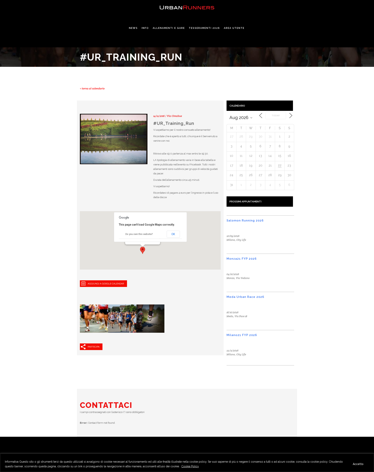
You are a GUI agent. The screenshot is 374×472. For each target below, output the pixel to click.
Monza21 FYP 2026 (242, 258)
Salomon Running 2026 (245, 220)
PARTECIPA (94, 346)
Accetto (358, 464)
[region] (187, 462)
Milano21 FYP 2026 (242, 335)
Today (276, 115)
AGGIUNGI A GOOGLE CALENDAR (106, 283)
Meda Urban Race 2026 (245, 297)
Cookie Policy (190, 466)
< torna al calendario (92, 88)
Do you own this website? (139, 234)
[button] (142, 250)
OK (173, 234)
